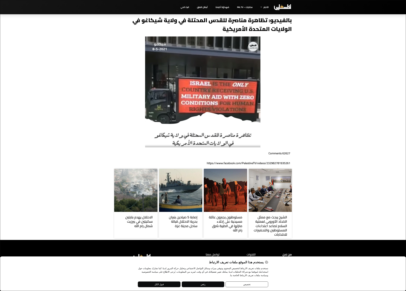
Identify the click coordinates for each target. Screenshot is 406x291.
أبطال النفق (202, 7)
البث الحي (184, 7)
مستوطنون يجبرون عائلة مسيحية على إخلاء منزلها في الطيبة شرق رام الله (225, 223)
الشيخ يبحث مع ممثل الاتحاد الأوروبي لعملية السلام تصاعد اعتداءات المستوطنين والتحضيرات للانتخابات (270, 226)
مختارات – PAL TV (245, 7)
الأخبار (266, 7)
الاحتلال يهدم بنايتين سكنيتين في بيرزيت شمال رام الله (139, 221)
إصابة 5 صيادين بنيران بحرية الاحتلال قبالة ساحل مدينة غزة (183, 221)
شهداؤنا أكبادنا (222, 7)
